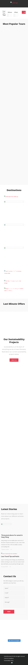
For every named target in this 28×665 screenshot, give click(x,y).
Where (8, 12)
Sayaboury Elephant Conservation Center (14, 276)
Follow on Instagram (14, 640)
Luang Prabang (14, 196)
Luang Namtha (14, 211)
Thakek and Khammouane (14, 289)
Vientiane (14, 257)
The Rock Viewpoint (14, 282)
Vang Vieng (14, 234)
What (14, 12)
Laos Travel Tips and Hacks (10, 556)
